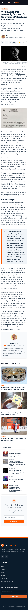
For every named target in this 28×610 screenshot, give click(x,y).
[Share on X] (10, 42)
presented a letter (18, 132)
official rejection (8, 184)
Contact (3, 569)
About (2, 566)
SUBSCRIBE (14, 521)
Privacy (3, 572)
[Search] (25, 2)
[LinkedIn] (2, 556)
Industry (4, 8)
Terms (3, 575)
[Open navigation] (2, 2)
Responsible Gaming (7, 581)
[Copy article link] (6, 42)
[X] (6, 556)
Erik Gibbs (9, 36)
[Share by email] (2, 42)
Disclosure (4, 578)
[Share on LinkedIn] (14, 42)
